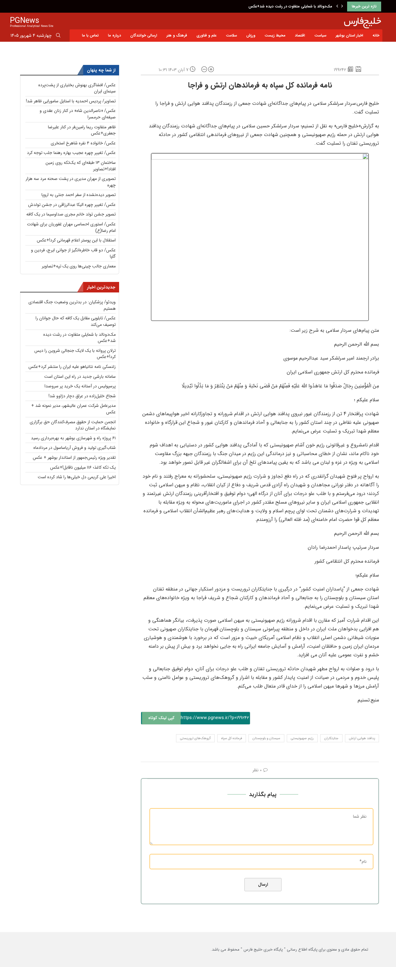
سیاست (320, 35)
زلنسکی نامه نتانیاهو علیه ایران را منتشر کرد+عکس (72, 366)
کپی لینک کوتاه (161, 718)
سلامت (231, 35)
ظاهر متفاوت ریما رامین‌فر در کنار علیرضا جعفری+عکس (82, 130)
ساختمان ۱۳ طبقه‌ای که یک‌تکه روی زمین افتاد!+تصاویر (80, 166)
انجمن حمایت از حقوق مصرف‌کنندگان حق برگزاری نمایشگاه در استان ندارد (73, 425)
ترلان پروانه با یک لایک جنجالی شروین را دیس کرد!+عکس (75, 353)
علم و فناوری (206, 35)
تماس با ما (90, 35)
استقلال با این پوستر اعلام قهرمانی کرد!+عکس (76, 240)
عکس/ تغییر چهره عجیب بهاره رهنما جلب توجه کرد (71, 152)
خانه (375, 35)
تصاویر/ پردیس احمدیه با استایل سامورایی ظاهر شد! (71, 101)
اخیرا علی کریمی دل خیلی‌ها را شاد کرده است (77, 477)
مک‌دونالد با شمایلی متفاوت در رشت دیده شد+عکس (290, 6)
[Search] (58, 36)
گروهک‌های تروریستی (195, 738)
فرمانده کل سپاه (231, 738)
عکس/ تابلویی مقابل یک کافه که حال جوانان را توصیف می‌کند (76, 321)
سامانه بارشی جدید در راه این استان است (80, 376)
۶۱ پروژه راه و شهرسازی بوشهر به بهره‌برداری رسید (73, 438)
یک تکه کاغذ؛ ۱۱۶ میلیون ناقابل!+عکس (83, 467)
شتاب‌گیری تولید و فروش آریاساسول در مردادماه (74, 447)
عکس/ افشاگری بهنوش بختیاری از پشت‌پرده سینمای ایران (77, 88)
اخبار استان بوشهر (349, 35)
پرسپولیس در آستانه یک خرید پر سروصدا (80, 386)
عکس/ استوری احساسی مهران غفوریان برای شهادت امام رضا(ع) (71, 227)
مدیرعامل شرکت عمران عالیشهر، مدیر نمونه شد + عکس (73, 408)
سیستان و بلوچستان (266, 738)
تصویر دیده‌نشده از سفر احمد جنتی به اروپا (78, 194)
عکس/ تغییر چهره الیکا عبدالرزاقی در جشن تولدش (72, 204)
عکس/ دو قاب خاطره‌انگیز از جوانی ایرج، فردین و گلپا (73, 253)
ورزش (250, 35)
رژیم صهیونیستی (302, 738)
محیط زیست (275, 35)
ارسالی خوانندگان (143, 35)
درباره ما (114, 35)
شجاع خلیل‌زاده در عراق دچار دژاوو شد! (82, 396)
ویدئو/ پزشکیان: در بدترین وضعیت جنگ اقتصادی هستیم (72, 305)
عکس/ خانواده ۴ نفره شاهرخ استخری (83, 143)
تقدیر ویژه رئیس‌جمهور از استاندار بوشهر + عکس (74, 457)
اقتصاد (300, 35)
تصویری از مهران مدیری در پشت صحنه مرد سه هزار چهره (71, 182)
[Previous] (337, 6)
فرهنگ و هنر (176, 35)
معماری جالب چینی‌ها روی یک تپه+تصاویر (79, 266)
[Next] (342, 6)
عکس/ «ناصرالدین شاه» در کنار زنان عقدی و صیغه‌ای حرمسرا (78, 114)
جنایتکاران (331, 738)
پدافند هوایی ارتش (362, 738)
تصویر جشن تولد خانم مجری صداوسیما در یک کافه (71, 214)
